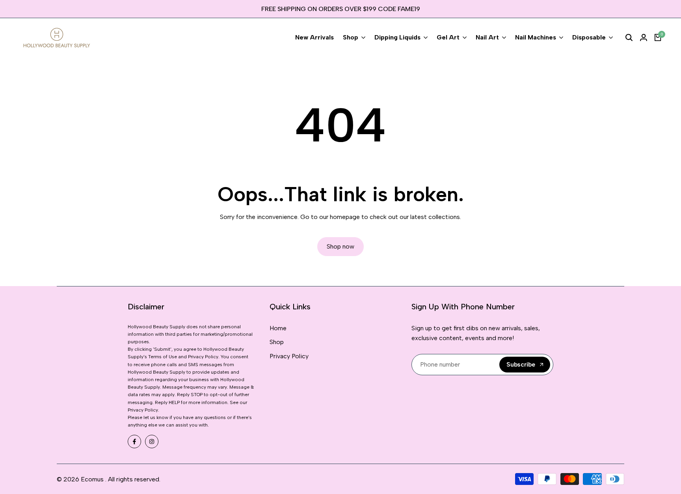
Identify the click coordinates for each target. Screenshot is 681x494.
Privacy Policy (289, 356)
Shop (277, 342)
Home (278, 328)
